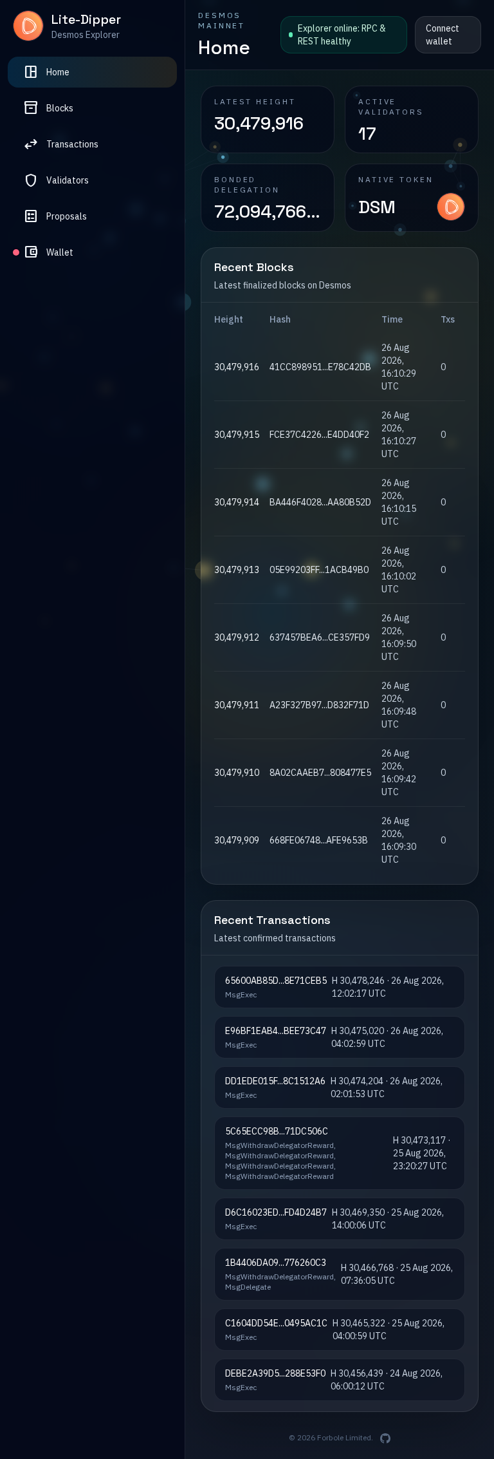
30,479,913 (236, 570)
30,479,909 (236, 840)
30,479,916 (236, 367)
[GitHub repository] (385, 1438)
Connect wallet (442, 35)
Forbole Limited (344, 1437)
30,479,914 (236, 502)
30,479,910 (236, 772)
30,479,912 (236, 637)
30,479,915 (236, 434)
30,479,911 (236, 705)
